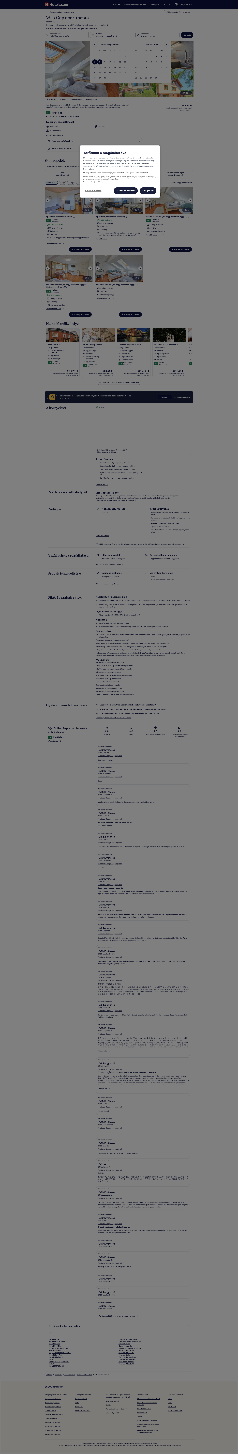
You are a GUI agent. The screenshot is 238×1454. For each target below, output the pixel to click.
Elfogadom (148, 190)
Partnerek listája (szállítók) (93, 182)
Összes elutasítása (125, 190)
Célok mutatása (93, 190)
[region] (120, 171)
